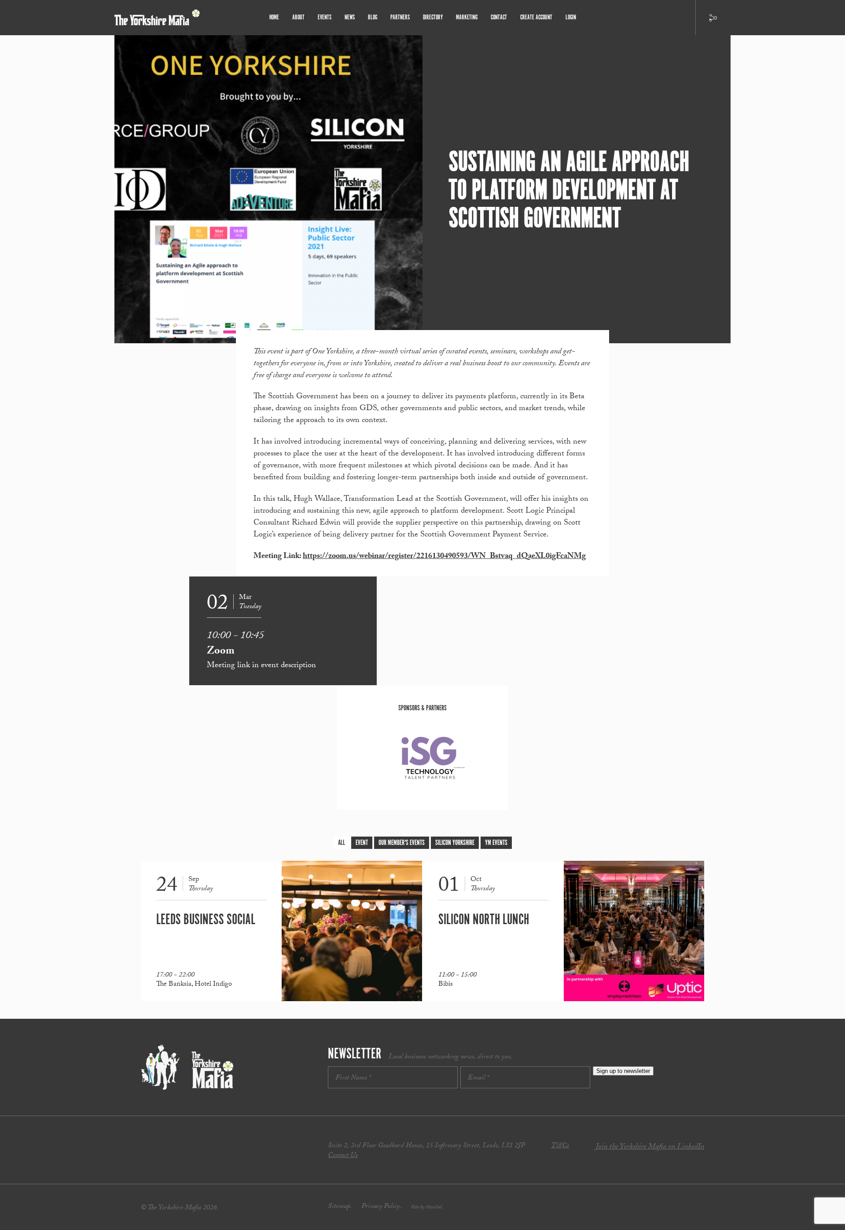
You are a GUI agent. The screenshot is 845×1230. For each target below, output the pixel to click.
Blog (372, 17)
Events (324, 17)
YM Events (496, 843)
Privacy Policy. (381, 1207)
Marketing (467, 17)
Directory (433, 17)
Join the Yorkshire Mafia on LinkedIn (649, 1147)
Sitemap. (340, 1207)
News (350, 17)
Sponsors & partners (422, 708)
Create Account (536, 17)
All (341, 843)
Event (362, 843)
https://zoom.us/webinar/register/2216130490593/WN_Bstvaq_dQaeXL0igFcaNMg (444, 557)
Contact (499, 17)
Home (274, 17)
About (298, 17)
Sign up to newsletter (623, 1071)
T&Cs (560, 1146)
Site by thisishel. (427, 1207)
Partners (400, 17)
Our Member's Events (401, 843)
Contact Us (343, 1156)
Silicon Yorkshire (454, 843)
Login (571, 17)
